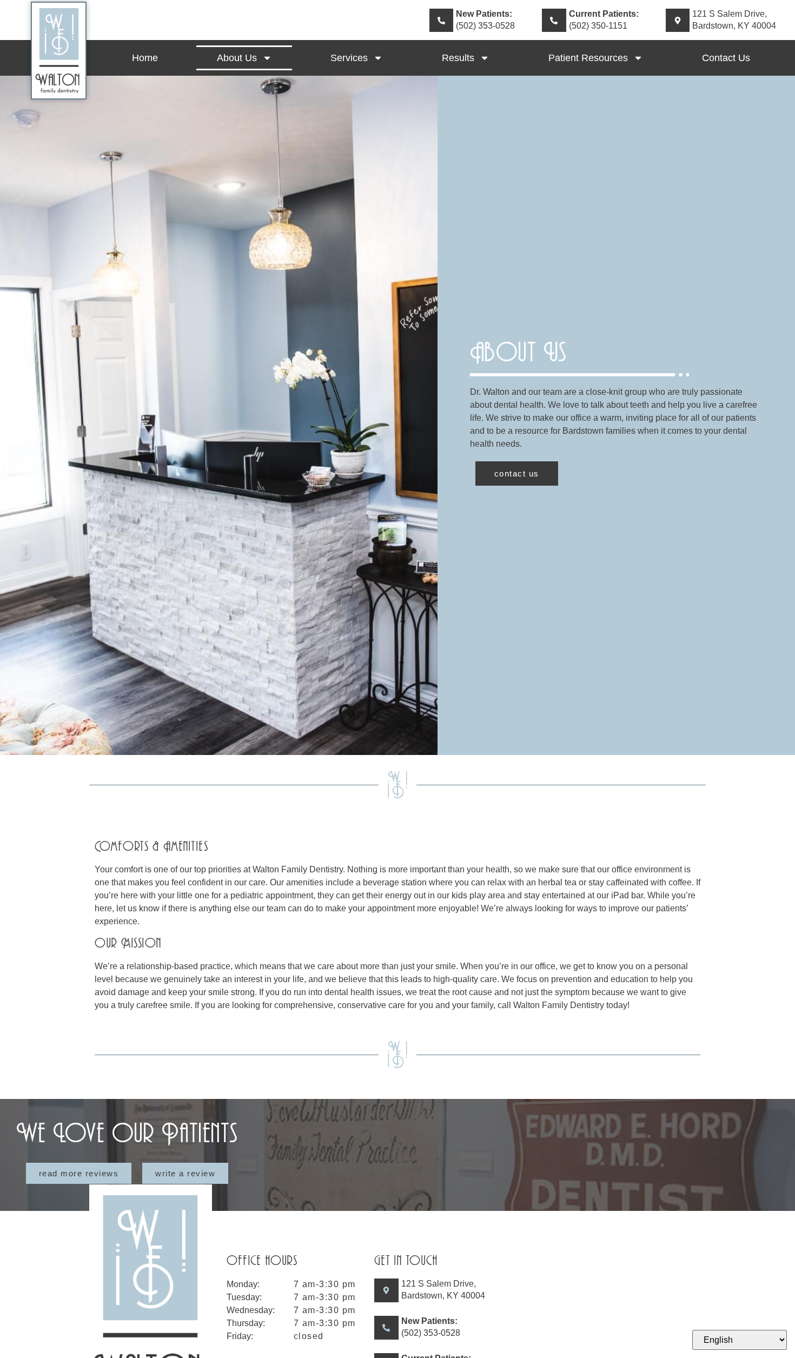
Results (458, 57)
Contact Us (726, 57)
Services (349, 57)
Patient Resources (588, 57)
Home (145, 57)
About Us (237, 57)
